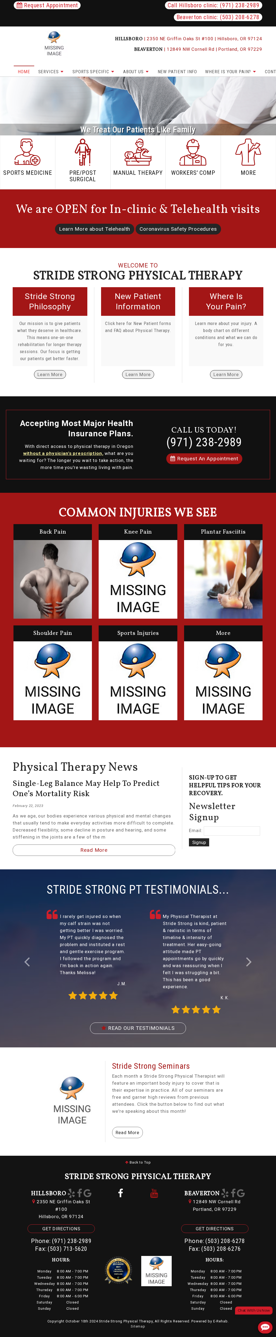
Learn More (50, 374)
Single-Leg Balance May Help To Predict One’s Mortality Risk (86, 789)
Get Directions (61, 1228)
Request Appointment (50, 5)
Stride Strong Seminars (151, 1066)
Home (24, 71)
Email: (195, 830)
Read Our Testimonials (140, 1028)
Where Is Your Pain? (228, 71)
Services (49, 71)
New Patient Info (177, 71)
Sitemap (138, 1326)
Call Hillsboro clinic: (213, 5)
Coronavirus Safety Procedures (178, 229)
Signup (199, 842)
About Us (134, 71)
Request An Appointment (206, 458)
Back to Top (140, 1162)
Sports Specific (92, 71)
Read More (94, 850)
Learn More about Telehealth (94, 229)
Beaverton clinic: (218, 17)
